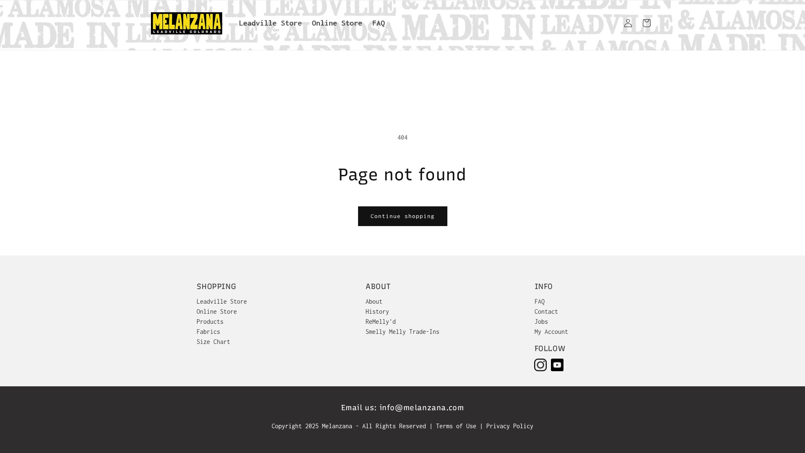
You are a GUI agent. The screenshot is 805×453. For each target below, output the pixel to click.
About (374, 301)
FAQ (540, 301)
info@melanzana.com (421, 407)
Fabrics (208, 331)
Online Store (217, 311)
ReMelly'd (381, 321)
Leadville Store (222, 301)
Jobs (541, 321)
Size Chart (213, 341)
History (377, 311)
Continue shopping (403, 216)
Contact (546, 311)
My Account (551, 331)
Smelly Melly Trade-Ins (402, 331)
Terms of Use (458, 426)
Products (210, 321)
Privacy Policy (509, 426)
